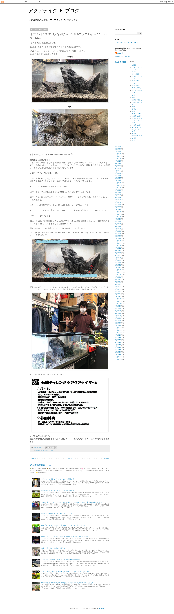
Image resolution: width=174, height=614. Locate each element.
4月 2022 (118, 260)
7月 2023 (118, 224)
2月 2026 (118, 149)
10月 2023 (118, 217)
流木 (133, 140)
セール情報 (135, 74)
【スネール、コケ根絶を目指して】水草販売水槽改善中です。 (61, 560)
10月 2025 (118, 159)
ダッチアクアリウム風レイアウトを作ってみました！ (58, 490)
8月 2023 (118, 221)
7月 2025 (118, 166)
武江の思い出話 (137, 136)
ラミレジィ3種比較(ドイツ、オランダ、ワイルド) (57, 514)
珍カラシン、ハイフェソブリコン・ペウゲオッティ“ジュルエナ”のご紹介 (64, 537)
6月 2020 (118, 313)
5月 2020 (118, 316)
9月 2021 (118, 277)
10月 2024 (118, 187)
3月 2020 (118, 320)
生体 (133, 123)
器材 (133, 93)
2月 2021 (118, 294)
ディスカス (135, 80)
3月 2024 (118, 204)
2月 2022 (118, 265)
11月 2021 (118, 272)
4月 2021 (118, 289)
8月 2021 (118, 279)
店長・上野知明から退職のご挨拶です (53, 548)
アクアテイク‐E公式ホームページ (127, 42)
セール (134, 72)
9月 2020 (118, 306)
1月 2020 (118, 325)
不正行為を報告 (120, 62)
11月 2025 (118, 156)
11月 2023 (118, 214)
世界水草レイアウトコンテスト (137, 119)
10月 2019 (118, 333)
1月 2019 (118, 354)
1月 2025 (118, 180)
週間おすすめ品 (137, 100)
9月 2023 (118, 219)
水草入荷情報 (136, 116)
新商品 (134, 109)
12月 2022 (118, 241)
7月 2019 (118, 340)
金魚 (133, 95)
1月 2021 (118, 296)
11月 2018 (118, 359)
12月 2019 (118, 328)
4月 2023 (118, 231)
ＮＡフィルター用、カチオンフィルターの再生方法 (57, 479)
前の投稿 (106, 458)
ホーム (70, 458)
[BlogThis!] (49, 447)
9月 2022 (118, 248)
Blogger (101, 608)
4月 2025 (118, 173)
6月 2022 (118, 255)
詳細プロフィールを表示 (122, 56)
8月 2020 (118, 308)
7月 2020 (118, 311)
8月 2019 (118, 337)
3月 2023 (118, 233)
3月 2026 (118, 146)
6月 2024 (118, 197)
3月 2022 (118, 262)
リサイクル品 (136, 88)
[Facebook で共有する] (53, 447)
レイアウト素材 (137, 90)
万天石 (134, 138)
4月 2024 (118, 202)
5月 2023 (118, 229)
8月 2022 (118, 250)
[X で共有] (51, 447)
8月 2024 (118, 192)
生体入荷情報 (136, 125)
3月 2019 (118, 349)
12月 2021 (118, 270)
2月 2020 (118, 323)
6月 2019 (118, 342)
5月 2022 (118, 258)
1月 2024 (118, 209)
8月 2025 (118, 163)
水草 (133, 111)
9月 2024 (118, 190)
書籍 (133, 106)
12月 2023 (118, 212)
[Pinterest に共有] (55, 447)
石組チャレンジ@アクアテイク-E (45, 450)
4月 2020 (118, 318)
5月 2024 (118, 200)
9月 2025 (118, 161)
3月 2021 (118, 291)
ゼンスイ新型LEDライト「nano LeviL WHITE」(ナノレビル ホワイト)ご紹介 (65, 571)
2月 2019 (118, 352)
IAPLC (134, 65)
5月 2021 (118, 287)
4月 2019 (118, 347)
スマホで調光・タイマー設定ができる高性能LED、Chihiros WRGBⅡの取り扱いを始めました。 (72, 502)
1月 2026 (118, 151)
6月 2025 (118, 168)
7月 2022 (118, 253)
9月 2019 (118, 335)
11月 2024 (118, 185)
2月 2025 (118, 178)
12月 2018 (118, 357)
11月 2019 (118, 330)
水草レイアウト (137, 114)
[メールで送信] (46, 447)
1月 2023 (118, 238)
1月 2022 (118, 267)
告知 (133, 97)
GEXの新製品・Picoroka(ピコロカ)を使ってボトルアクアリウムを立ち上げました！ (68, 583)
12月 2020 (118, 299)
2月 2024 (118, 207)
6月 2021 (118, 284)
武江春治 (120, 53)
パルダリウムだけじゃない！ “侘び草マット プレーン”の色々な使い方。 (64, 525)
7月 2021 (118, 282)
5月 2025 (118, 171)
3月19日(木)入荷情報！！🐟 (40, 465)
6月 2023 (118, 226)
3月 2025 (118, 175)
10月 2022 (118, 246)
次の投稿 (33, 458)
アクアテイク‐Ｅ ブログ (54, 10)
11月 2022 (118, 243)
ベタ (133, 83)
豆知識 (134, 133)
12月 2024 (118, 183)
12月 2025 (118, 154)
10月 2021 (118, 274)
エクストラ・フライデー (137, 68)
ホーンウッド (136, 85)
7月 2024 (118, 195)
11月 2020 (118, 301)
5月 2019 (118, 345)
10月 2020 (118, 304)
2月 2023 (118, 236)
